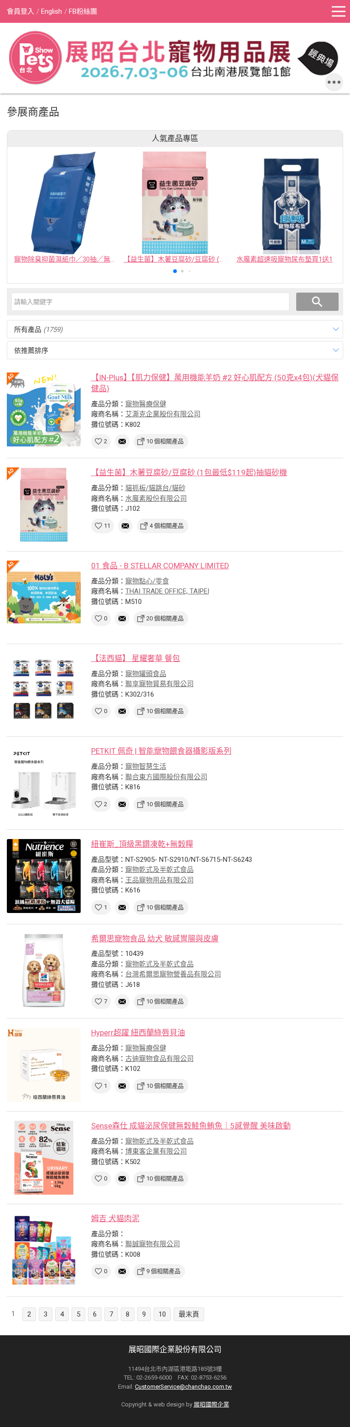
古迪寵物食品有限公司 (159, 1059)
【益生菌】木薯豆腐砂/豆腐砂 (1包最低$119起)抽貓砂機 (189, 472)
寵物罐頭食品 (145, 674)
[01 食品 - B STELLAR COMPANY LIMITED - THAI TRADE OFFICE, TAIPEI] (44, 598)
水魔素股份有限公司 (156, 498)
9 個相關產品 (163, 1271)
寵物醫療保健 (145, 404)
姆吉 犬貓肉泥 (115, 1218)
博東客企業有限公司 (156, 1151)
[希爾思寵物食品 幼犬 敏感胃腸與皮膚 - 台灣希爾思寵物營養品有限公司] (44, 970)
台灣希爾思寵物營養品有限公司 (173, 974)
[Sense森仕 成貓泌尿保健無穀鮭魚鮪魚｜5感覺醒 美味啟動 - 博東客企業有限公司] (44, 1158)
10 (162, 1314)
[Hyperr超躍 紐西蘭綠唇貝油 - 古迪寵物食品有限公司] (44, 1065)
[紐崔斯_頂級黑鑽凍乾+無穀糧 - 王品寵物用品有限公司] (44, 876)
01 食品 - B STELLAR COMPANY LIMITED (160, 565)
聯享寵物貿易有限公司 (159, 684)
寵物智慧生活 (145, 766)
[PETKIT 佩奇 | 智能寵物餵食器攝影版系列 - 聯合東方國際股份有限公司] (44, 783)
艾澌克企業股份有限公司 (163, 414)
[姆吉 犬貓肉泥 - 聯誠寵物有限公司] (44, 1250)
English (51, 11)
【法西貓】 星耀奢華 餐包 (135, 658)
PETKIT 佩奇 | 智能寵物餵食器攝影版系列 (161, 750)
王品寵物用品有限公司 (159, 880)
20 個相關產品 (165, 618)
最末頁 (189, 1314)
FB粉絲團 (83, 11)
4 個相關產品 (166, 525)
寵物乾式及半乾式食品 (159, 870)
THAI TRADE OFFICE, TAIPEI (167, 591)
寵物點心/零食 (147, 581)
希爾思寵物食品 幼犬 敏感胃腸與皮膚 (155, 938)
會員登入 (20, 11)
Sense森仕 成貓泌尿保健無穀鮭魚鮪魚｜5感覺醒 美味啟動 (191, 1125)
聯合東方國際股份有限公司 (166, 777)
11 (107, 525)
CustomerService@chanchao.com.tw (183, 1386)
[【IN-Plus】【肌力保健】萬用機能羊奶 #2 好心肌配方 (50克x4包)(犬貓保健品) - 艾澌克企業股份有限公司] (44, 409)
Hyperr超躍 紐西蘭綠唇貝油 (138, 1032)
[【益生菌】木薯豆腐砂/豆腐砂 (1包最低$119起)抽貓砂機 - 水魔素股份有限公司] (44, 504)
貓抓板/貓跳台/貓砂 (155, 488)
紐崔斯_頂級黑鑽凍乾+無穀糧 (142, 844)
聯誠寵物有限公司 (152, 1244)
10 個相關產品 (165, 441)
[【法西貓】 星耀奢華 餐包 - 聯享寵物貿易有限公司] (44, 690)
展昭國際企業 (211, 1404)
